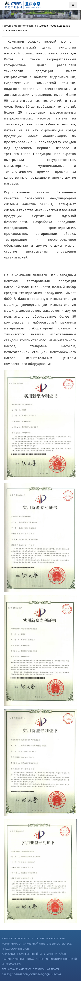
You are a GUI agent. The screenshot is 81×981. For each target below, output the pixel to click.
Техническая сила (16, 30)
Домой (44, 25)
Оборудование (60, 25)
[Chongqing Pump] (22, 4)
